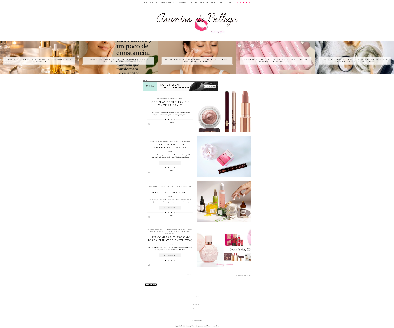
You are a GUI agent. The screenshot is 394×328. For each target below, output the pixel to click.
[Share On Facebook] (168, 119)
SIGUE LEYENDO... (170, 163)
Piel (151, 2)
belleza (169, 229)
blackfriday (176, 229)
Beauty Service (225, 2)
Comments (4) (170, 215)
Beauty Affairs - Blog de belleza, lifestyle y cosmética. (202, 326)
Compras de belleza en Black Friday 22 (170, 104)
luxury (190, 186)
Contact (213, 2)
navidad (169, 231)
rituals (180, 231)
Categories (192, 2)
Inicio (189, 275)
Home (146, 2)
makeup (172, 141)
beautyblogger (161, 229)
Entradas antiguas (243, 275)
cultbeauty (173, 99)
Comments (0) (170, 122)
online (166, 189)
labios (185, 186)
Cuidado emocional (163, 2)
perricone (187, 141)
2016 (149, 229)
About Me (204, 2)
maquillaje (179, 141)
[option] (39, 57)
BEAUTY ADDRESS (179, 2)
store (173, 234)
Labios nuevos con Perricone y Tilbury (170, 146)
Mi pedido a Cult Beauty (170, 192)
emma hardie (154, 231)
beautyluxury (157, 186)
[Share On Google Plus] (171, 119)
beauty (150, 186)
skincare (180, 99)
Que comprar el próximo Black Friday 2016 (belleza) (170, 239)
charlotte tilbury (163, 99)
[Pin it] (174, 119)
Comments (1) (170, 170)
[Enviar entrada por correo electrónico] (170, 124)
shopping (187, 231)
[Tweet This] (165, 119)
